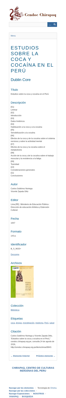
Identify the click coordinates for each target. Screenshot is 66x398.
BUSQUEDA (27, 396)
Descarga (15, 254)
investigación (28, 323)
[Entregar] (54, 24)
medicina (39, 323)
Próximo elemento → (45, 356)
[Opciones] (49, 24)
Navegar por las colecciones (22, 391)
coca (13, 323)
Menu (13, 36)
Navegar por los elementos (21, 388)
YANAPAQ (13, 396)
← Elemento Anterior (20, 356)
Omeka (53, 388)
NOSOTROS (38, 394)
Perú (46, 323)
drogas (19, 323)
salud (52, 323)
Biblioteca (15, 310)
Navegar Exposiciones (19, 394)
